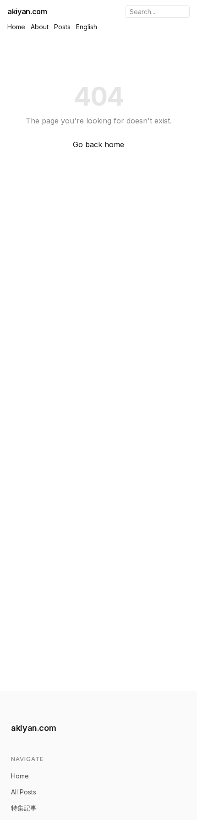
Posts (62, 27)
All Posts (23, 792)
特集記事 (24, 808)
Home (16, 27)
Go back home (98, 144)
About (40, 27)
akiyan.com (27, 11)
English (86, 27)
